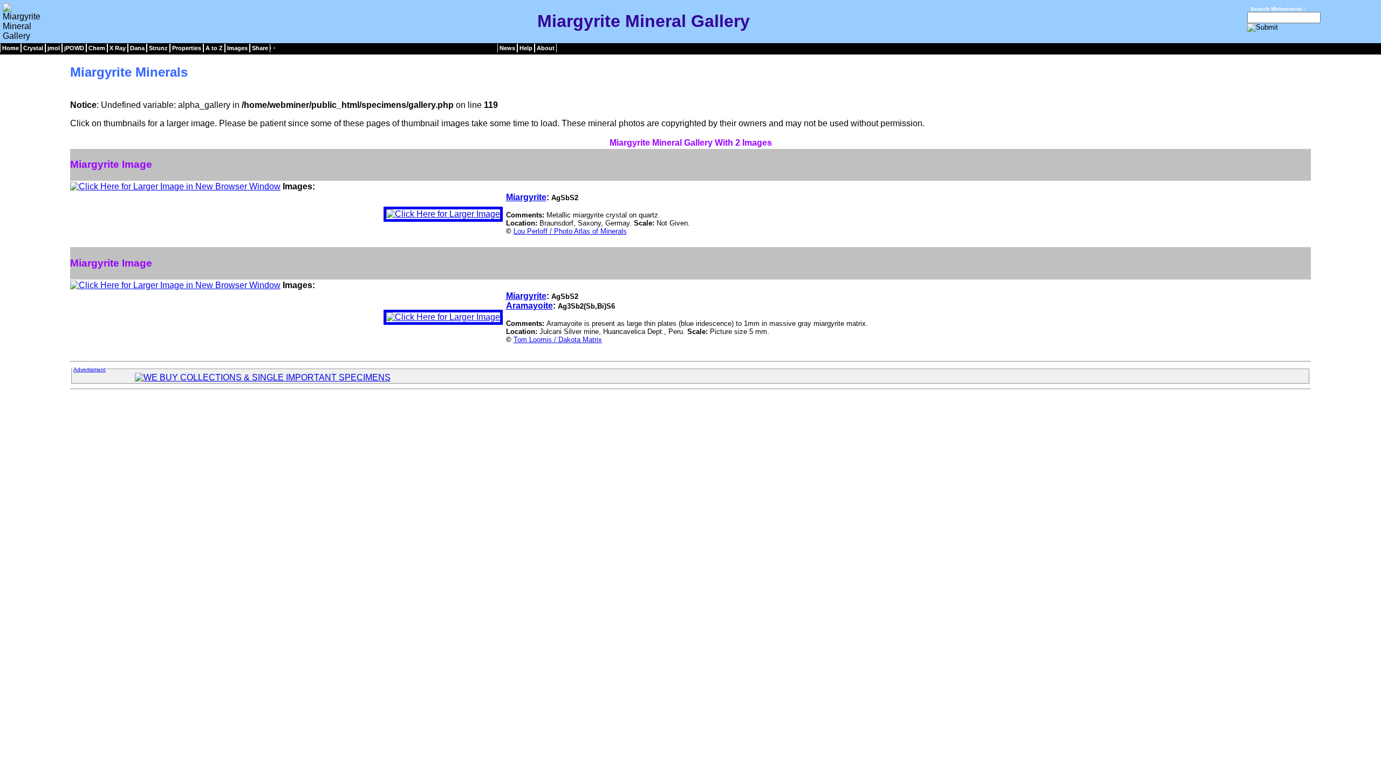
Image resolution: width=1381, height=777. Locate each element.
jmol (53, 48)
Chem (96, 48)
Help (525, 48)
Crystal (33, 48)
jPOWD (74, 48)
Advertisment (89, 369)
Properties (186, 48)
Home (10, 48)
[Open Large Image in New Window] (175, 186)
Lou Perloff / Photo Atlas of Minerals (570, 231)
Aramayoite (529, 305)
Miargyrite (526, 197)
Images (237, 48)
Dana (137, 48)
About (546, 48)
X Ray (118, 48)
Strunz (158, 48)
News (507, 48)
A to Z (214, 48)
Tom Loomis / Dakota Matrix (558, 340)
